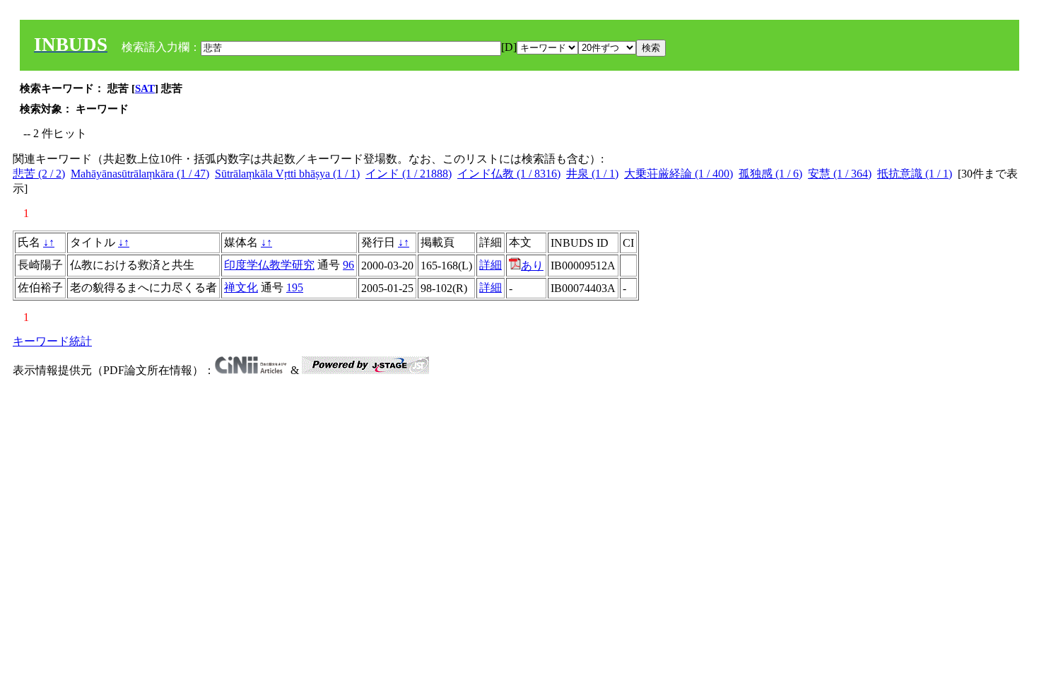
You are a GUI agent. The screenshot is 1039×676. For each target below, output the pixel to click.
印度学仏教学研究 (269, 265)
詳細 (490, 265)
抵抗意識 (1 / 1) (914, 174)
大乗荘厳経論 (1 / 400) (678, 174)
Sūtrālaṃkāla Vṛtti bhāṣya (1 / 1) (287, 174)
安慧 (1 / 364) (839, 174)
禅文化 (241, 287)
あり (532, 266)
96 (348, 265)
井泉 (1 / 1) (592, 174)
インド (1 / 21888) (408, 174)
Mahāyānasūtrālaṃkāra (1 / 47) (140, 174)
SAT (145, 88)
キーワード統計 (52, 341)
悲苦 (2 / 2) (39, 174)
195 (294, 287)
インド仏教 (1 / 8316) (508, 174)
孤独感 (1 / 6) (770, 174)
